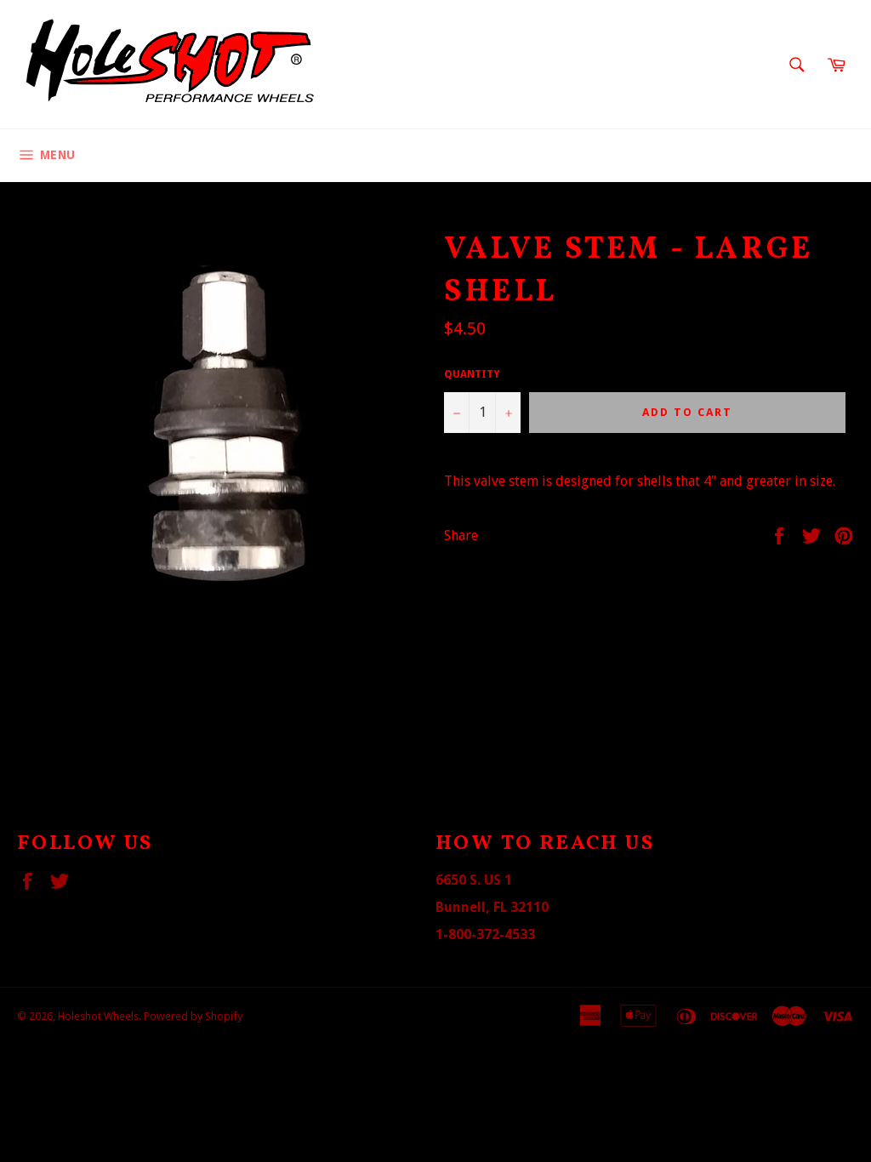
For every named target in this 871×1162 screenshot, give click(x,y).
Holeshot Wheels (98, 1016)
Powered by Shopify (193, 1016)
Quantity (471, 374)
